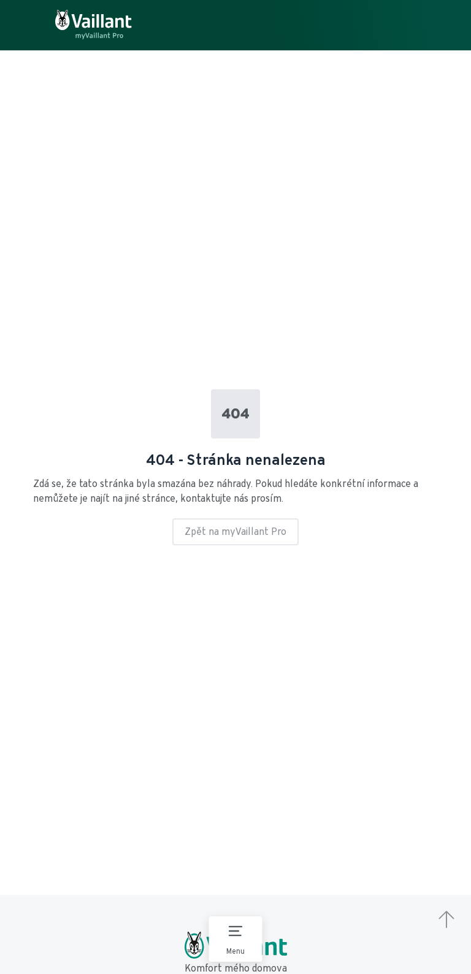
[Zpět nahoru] (446, 921)
